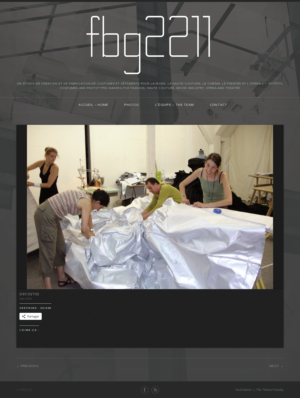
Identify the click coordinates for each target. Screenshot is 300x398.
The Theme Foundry (270, 389)
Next (274, 366)
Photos (131, 105)
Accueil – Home (93, 105)
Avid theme (243, 389)
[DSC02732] (150, 288)
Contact (218, 105)
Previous (30, 366)
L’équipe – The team (174, 105)
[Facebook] (145, 390)
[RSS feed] (155, 390)
